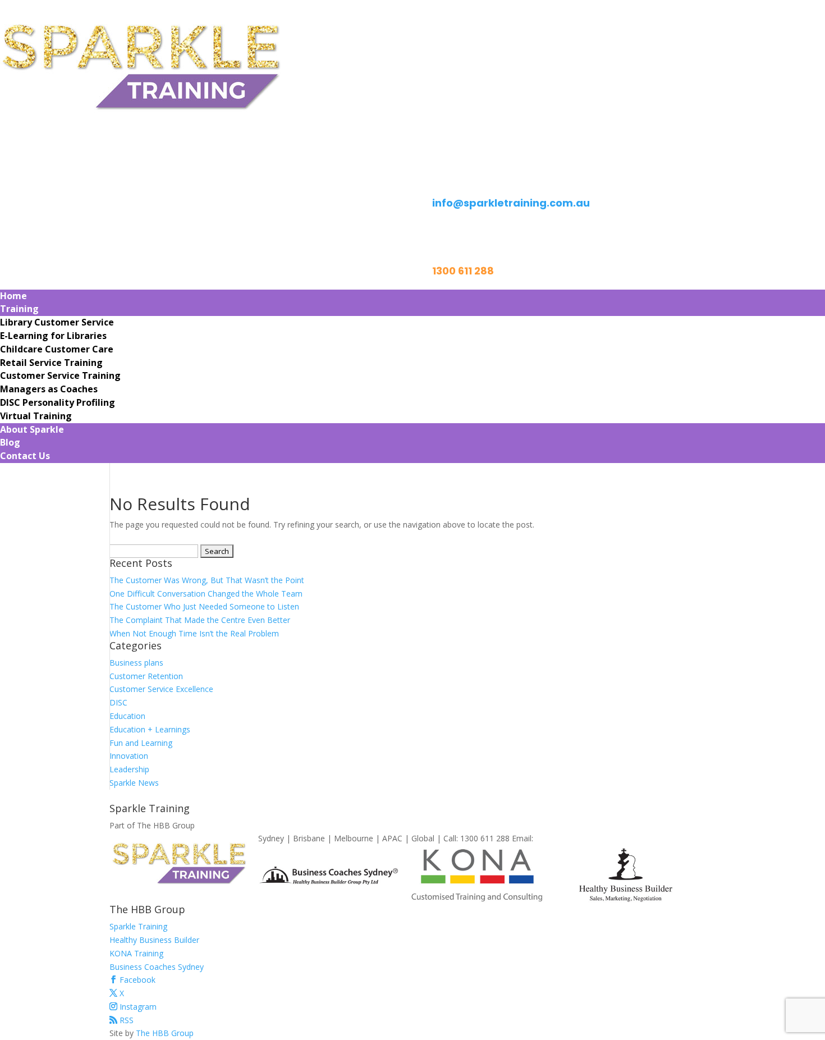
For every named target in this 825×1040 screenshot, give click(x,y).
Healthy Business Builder (154, 939)
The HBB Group (165, 1033)
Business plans (136, 662)
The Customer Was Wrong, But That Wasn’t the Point (206, 580)
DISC (118, 702)
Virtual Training (36, 416)
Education (127, 716)
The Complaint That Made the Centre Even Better (199, 620)
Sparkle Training (138, 926)
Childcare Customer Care (56, 349)
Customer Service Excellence (161, 689)
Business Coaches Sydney (156, 966)
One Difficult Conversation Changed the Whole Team (205, 593)
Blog (10, 442)
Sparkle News (134, 782)
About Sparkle (32, 429)
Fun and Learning (140, 742)
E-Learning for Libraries (53, 335)
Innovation (128, 755)
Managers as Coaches (49, 389)
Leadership (129, 769)
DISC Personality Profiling (57, 402)
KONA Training (136, 953)
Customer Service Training (60, 375)
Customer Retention (146, 676)
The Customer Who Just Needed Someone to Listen (204, 606)
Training (19, 309)
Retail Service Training (51, 362)
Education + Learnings (149, 729)
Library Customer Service (57, 322)
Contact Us (25, 456)
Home (13, 296)
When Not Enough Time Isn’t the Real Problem (194, 633)
